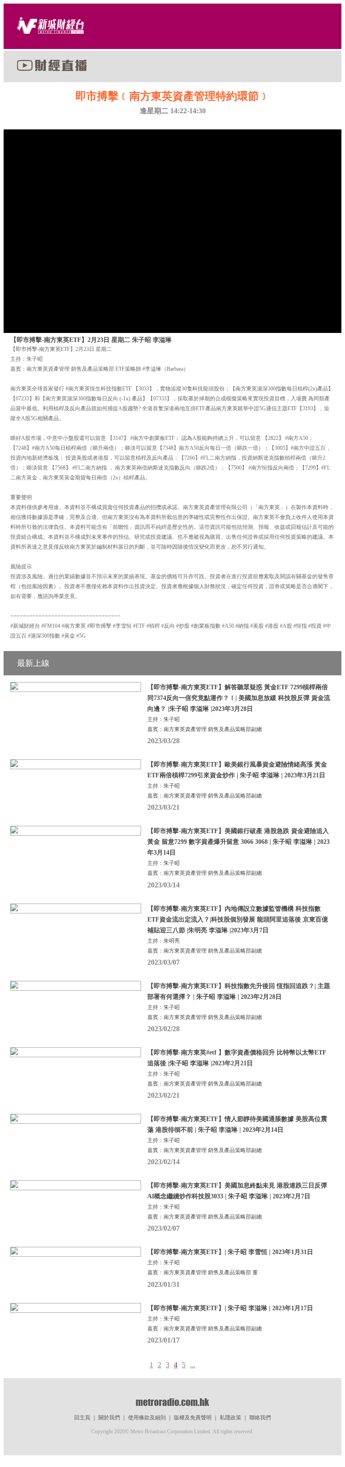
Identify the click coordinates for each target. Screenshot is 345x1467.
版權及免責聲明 (193, 1417)
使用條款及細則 (147, 1417)
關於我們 (109, 1417)
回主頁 (82, 1417)
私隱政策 (230, 1417)
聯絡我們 (260, 1417)
